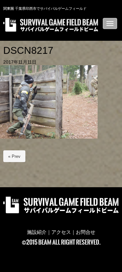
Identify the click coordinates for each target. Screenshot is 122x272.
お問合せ (85, 232)
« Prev (14, 156)
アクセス (61, 232)
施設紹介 (37, 232)
